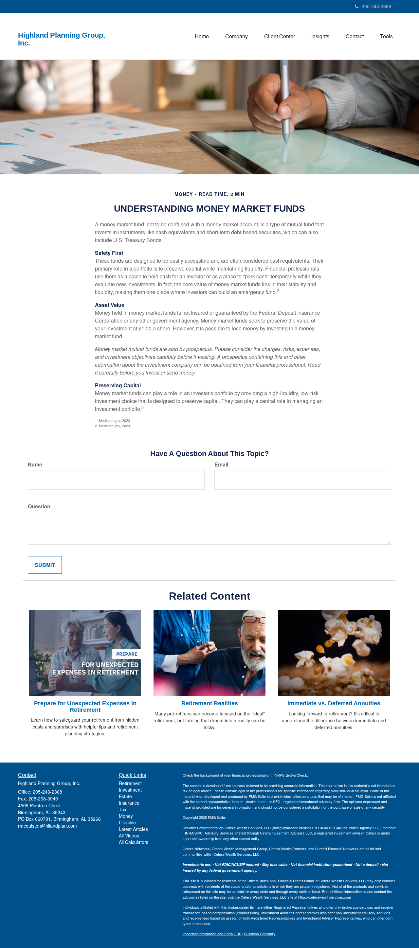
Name (35, 464)
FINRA (188, 832)
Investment (130, 789)
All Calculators (133, 842)
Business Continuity (260, 933)
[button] (236, 36)
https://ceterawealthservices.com (324, 897)
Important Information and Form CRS (212, 933)
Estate (125, 796)
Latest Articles (133, 829)
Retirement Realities (209, 703)
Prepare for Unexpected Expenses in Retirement (85, 706)
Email (221, 464)
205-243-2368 (376, 6)
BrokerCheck (296, 775)
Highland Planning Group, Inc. (61, 39)
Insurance (129, 802)
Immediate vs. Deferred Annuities (333, 703)
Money (126, 816)
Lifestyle (127, 822)
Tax (122, 809)
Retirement (130, 783)
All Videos (129, 835)
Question (39, 506)
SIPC (198, 832)
